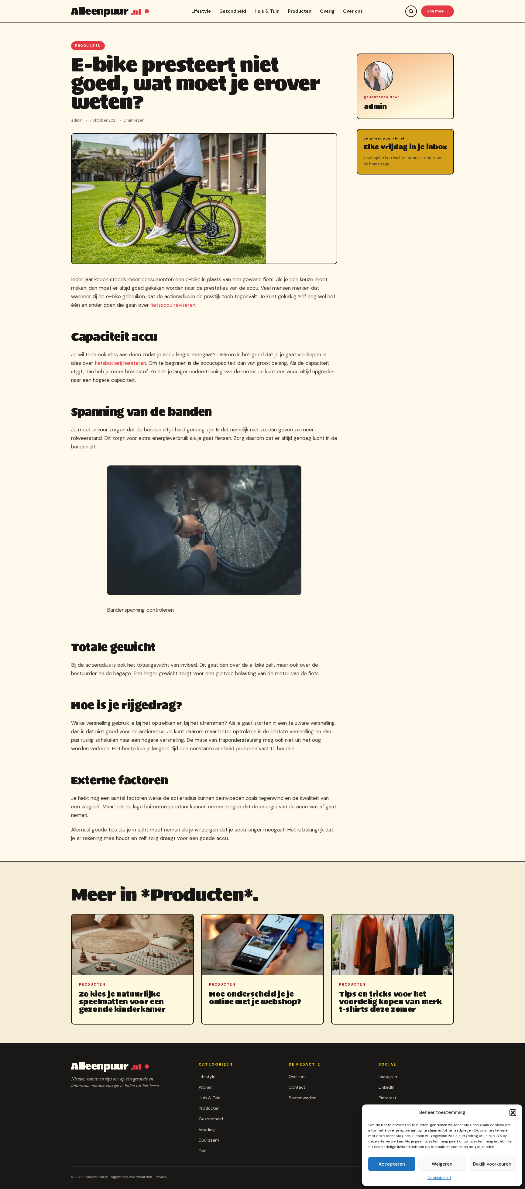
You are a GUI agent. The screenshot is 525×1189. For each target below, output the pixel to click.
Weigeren (442, 1164)
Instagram (389, 1076)
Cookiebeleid (439, 1177)
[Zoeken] (411, 11)
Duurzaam (209, 1140)
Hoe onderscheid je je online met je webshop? (255, 998)
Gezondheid (232, 11)
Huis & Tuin (267, 11)
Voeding (207, 1129)
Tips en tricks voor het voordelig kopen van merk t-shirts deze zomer (390, 1001)
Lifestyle (201, 11)
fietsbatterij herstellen (120, 363)
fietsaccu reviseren (172, 305)
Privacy (161, 1176)
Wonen (206, 1087)
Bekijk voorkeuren (492, 1164)
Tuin (203, 1150)
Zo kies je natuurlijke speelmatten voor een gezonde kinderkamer (122, 1001)
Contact (297, 1087)
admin (375, 106)
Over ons (353, 11)
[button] (513, 1113)
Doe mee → (437, 11)
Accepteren (392, 1164)
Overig (327, 11)
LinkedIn (386, 1087)
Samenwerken (303, 1098)
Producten (299, 11)
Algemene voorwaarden (131, 1176)
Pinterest (387, 1098)
